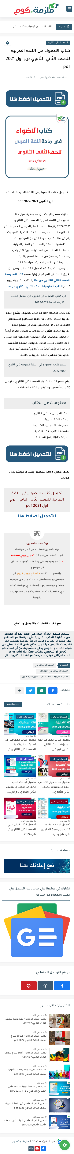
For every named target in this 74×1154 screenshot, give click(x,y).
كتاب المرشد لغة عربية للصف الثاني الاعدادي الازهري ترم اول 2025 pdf (27, 1089)
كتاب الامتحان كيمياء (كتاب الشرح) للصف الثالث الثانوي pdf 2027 (30, 26)
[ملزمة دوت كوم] (37, 9)
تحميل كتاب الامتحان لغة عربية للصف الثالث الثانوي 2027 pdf (25, 1021)
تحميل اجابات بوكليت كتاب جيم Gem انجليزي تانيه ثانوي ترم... (55, 830)
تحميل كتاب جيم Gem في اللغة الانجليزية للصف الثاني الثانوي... (54, 787)
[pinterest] (29, 985)
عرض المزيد (13, 704)
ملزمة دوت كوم (21, 1141)
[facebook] (62, 985)
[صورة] (59, 1021)
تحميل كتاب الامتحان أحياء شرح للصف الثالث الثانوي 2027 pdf (25, 1055)
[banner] (37, 108)
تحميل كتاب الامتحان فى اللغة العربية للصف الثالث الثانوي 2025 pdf (26, 1106)
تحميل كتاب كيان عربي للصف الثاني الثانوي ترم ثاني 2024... (21, 830)
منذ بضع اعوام (26, 821)
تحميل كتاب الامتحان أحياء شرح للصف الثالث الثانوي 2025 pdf (25, 1122)
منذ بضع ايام (38, 1015)
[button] (52, 690)
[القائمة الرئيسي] (69, 9)
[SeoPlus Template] (59, 1141)
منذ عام (63, 736)
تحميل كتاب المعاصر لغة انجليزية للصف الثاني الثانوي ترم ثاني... (54, 745)
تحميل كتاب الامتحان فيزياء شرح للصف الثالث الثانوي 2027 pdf (28, 1038)
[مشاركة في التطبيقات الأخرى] (19, 690)
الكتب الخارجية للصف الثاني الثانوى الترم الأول (45, 677)
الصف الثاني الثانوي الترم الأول (53, 671)
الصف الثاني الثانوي (58, 43)
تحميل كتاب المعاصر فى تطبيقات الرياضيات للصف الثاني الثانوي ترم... (20, 745)
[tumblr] (46, 985)
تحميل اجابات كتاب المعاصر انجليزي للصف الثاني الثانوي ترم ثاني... (21, 787)
